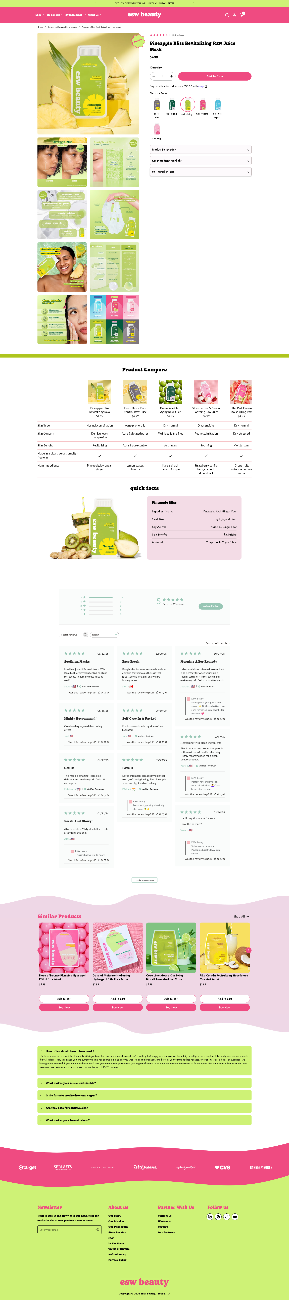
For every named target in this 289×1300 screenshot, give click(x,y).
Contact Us (165, 1215)
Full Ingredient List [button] (163, 171)
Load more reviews (144, 880)
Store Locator (117, 1232)
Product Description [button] (164, 149)
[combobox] (104, 635)
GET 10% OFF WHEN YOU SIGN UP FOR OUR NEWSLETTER (144, 3)
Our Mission (116, 1221)
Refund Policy (117, 1254)
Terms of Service (118, 1248)
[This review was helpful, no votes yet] (99, 692)
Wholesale (164, 1221)
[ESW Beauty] (144, 15)
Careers (163, 1226)
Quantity (156, 67)
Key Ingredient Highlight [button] (167, 160)
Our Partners (166, 1232)
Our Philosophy (118, 1226)
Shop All (239, 916)
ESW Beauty (148, 1293)
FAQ (111, 1237)
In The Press (116, 1243)
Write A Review (211, 606)
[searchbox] (70, 634)
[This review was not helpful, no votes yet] (105, 692)
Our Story (114, 1215)
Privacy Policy (117, 1259)
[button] (227, 15)
